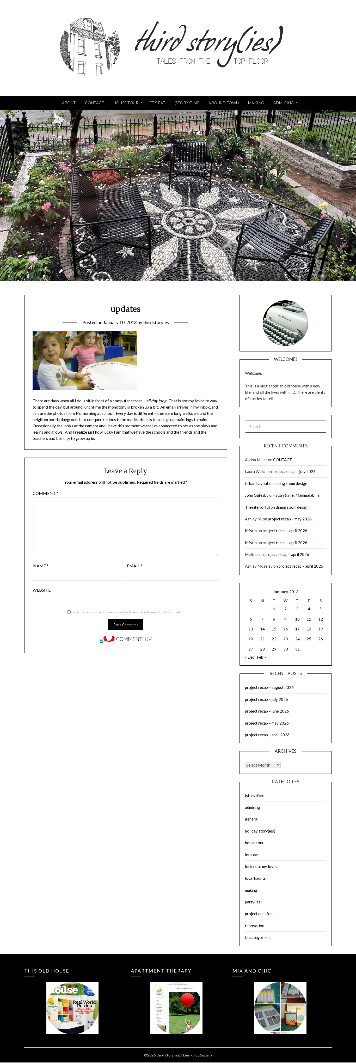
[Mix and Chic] (280, 1000)
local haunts (255, 878)
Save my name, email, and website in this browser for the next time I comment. (126, 612)
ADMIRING (283, 102)
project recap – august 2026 (269, 687)
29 (274, 649)
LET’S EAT (156, 102)
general (251, 819)
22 (274, 638)
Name (40, 565)
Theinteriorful (257, 507)
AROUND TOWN (223, 102)
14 (262, 629)
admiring (252, 807)
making (251, 890)
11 (308, 619)
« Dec (250, 657)
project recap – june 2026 (267, 711)
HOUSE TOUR (125, 102)
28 (262, 649)
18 (308, 629)
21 (262, 638)
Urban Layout (256, 483)
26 (320, 638)
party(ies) (253, 902)
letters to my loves (261, 866)
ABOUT (69, 102)
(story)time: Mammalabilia (297, 495)
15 (274, 629)
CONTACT (95, 102)
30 (285, 649)
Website (42, 589)
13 (250, 629)
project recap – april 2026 (285, 530)
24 (297, 638)
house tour (254, 842)
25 (308, 638)
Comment (45, 493)
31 (297, 649)
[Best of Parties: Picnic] (176, 1000)
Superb (206, 1055)
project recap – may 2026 (290, 519)
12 (320, 619)
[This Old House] (72, 1000)
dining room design (290, 483)
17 (297, 629)
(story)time (254, 795)
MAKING (256, 102)
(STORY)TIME (187, 102)
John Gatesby (256, 495)
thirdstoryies (156, 322)
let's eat (252, 854)
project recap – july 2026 (294, 471)
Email (134, 565)
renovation (254, 925)
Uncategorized (258, 937)
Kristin (251, 530)
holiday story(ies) (260, 831)
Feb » (261, 657)
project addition (259, 913)
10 (297, 619)
